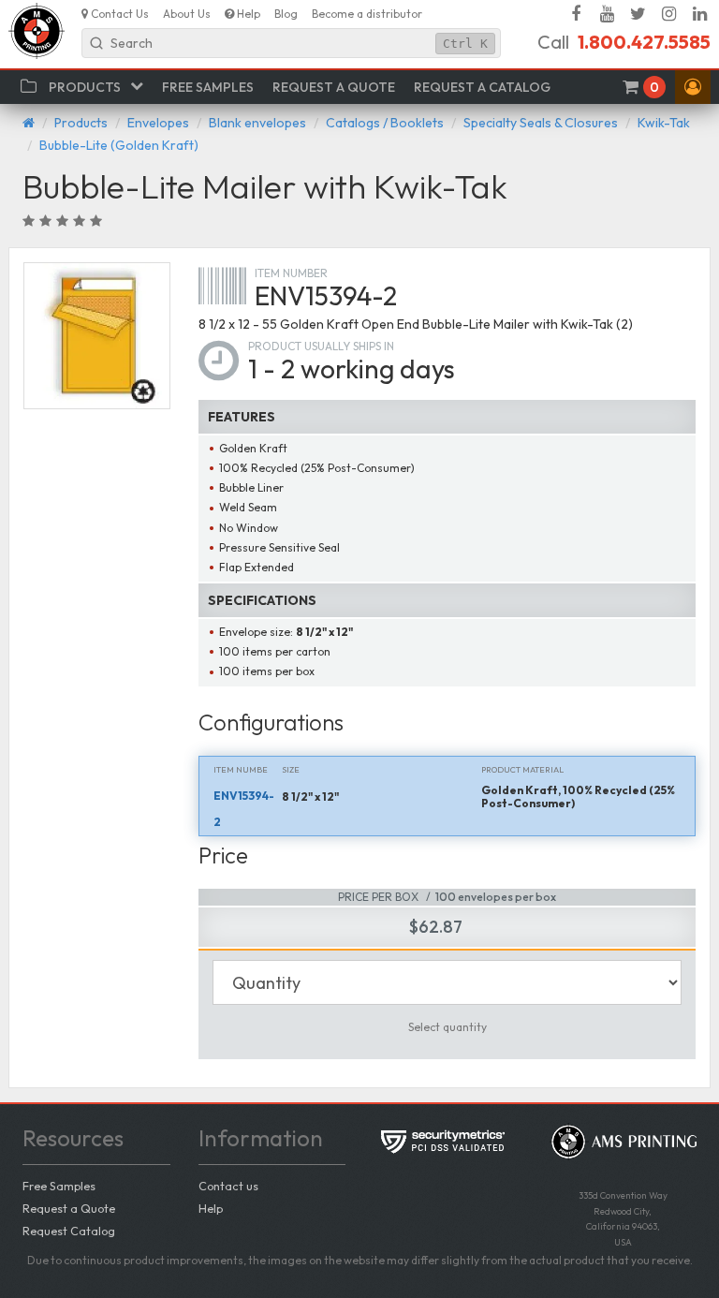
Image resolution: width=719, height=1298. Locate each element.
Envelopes (158, 122)
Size (291, 769)
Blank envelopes (257, 122)
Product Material (522, 769)
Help (210, 1208)
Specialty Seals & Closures (540, 122)
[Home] (28, 122)
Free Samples (58, 1185)
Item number (291, 273)
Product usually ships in (321, 346)
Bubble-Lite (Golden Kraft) (118, 145)
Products (81, 122)
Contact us (228, 1185)
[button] (693, 87)
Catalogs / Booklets (385, 122)
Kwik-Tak (664, 122)
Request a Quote (68, 1208)
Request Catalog (68, 1230)
